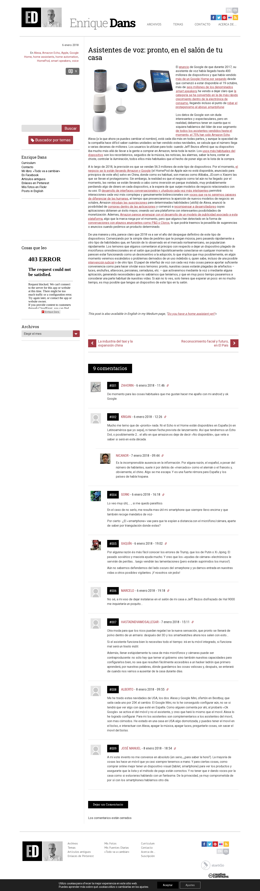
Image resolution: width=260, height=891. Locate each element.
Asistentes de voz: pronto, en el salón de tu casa (155, 53)
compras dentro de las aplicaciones (132, 206)
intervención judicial (101, 262)
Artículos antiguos (33, 179)
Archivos (154, 24)
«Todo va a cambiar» (116, 852)
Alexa (37, 53)
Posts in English (32, 191)
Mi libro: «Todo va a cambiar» (41, 171)
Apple (64, 53)
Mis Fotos (110, 843)
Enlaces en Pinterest (35, 183)
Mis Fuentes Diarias (116, 847)
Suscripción (148, 856)
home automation (67, 57)
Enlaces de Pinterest (81, 856)
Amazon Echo (51, 53)
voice (75, 61)
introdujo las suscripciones (129, 202)
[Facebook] (213, 17)
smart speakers (61, 61)
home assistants (43, 57)
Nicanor (122, 455)
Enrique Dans (52, 311)
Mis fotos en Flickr (34, 187)
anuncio (184, 67)
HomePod (43, 61)
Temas (178, 24)
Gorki (125, 494)
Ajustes (190, 885)
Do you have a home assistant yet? (191, 314)
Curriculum (29, 163)
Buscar (71, 128)
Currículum (148, 843)
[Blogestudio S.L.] (212, 865)
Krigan (126, 417)
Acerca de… (227, 24)
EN (229, 10)
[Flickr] (230, 17)
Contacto (202, 24)
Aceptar (168, 885)
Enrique (102, 22)
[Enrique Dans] (43, 17)
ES (235, 10)
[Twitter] (219, 17)
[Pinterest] (224, 17)
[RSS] (235, 17)
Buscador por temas (52, 140)
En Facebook (30, 175)
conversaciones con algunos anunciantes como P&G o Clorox (128, 223)
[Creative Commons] (218, 875)
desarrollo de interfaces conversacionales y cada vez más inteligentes (155, 190)
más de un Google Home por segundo (201, 79)
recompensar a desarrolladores (195, 206)
